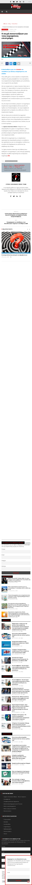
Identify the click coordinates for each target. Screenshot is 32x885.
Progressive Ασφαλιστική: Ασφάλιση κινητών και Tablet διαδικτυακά (20, 643)
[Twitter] (17, 1)
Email (3, 555)
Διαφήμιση (7, 799)
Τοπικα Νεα (14, 23)
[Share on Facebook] (7, 63)
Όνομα (3, 549)
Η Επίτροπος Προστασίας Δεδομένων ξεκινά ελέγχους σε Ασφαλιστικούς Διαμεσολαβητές (16, 214)
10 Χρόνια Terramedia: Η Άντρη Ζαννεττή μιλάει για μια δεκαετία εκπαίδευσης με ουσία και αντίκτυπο (21, 725)
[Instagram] (23, 1)
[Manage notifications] (28, 881)
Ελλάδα (6, 821)
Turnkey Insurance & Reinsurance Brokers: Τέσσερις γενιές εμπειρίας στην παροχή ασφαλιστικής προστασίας (21, 691)
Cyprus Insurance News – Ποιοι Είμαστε (15, 796)
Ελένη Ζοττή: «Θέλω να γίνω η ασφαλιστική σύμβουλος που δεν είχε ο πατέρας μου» (20, 698)
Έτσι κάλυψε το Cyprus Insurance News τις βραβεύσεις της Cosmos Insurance (21, 781)
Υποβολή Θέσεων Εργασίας (11, 801)
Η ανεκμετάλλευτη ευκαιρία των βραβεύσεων (14, 255)
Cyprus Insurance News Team (8, 31)
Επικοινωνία (7, 811)
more (30, 63)
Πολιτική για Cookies (10, 808)
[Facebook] (10, 1)
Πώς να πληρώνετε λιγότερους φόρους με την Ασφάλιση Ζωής (20, 772)
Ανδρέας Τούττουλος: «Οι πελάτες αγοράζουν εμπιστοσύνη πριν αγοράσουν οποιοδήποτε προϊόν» (20, 717)
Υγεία (5, 833)
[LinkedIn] (20, 1)
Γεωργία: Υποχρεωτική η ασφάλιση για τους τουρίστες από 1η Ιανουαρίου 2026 (20, 651)
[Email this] (18, 63)
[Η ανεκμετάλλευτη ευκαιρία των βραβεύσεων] (16, 242)
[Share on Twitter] (11, 63)
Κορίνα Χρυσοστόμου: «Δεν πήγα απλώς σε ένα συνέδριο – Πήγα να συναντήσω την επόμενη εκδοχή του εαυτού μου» (21, 707)
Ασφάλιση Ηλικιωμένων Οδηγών (21, 763)
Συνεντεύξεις (7, 831)
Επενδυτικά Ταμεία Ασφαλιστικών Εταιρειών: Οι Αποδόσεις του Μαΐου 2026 (20, 659)
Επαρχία (4, 560)
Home (6, 23)
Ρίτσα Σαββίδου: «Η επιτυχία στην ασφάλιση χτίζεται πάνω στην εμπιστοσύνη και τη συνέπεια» (20, 668)
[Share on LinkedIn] (14, 63)
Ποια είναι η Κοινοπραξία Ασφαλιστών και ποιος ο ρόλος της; (21, 635)
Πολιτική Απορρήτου (10, 806)
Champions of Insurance (11, 161)
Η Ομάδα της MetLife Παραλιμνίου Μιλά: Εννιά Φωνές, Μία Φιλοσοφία (19, 757)
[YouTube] (13, 1)
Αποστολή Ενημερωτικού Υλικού (13, 803)
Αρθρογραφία (7, 829)
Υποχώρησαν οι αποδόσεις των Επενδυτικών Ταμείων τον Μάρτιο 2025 (16, 222)
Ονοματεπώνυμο (11, 865)
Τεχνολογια (7, 826)
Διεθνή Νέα (7, 824)
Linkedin (18, 69)
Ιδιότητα (4, 566)
